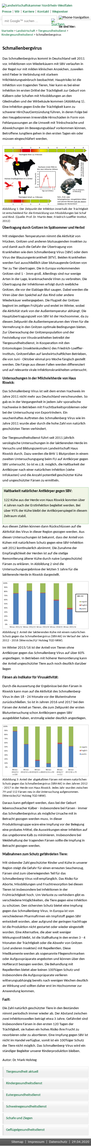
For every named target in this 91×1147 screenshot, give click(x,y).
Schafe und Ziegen (19, 1118)
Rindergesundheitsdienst (17, 34)
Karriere (28, 12)
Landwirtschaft (25, 30)
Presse (6, 12)
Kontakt (43, 12)
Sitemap (17, 1142)
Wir (17, 12)
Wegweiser (60, 12)
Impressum (36, 1142)
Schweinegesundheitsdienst (26, 1106)
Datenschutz (58, 1142)
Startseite (7, 30)
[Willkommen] (36, 6)
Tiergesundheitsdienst (52, 30)
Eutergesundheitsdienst (23, 1095)
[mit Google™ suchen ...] (54, 22)
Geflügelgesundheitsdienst (25, 1130)
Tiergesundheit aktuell (22, 1072)
